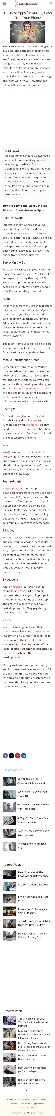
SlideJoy (7, 537)
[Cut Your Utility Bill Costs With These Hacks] (9, 1082)
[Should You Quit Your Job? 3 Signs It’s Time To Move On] (9, 923)
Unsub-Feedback (39, 1100)
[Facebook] (5, 755)
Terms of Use (24, 1103)
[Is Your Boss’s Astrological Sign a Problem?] (9, 911)
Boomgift (31, 424)
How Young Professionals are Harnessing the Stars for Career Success (34, 1047)
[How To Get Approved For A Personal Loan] (9, 833)
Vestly (6, 627)
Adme (36, 310)
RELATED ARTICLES (13, 770)
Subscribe (13, 1103)
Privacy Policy (23, 1100)
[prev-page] (4, 856)
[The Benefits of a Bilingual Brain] (9, 846)
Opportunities (38, 1103)
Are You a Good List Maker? (34, 884)
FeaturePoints (11, 488)
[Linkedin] (23, 755)
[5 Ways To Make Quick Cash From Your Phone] (9, 820)
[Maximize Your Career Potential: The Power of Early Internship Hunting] (9, 1033)
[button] (4, 3)
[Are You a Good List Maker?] (9, 886)
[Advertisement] (27, 118)
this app (28, 274)
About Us (34, 1107)
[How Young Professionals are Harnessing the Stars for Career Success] (9, 1045)
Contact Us (11, 1100)
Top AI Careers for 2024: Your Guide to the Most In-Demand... (33, 1022)
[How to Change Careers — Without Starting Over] (9, 935)
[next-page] (8, 856)
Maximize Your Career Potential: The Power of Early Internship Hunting (34, 1034)
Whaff (6, 452)
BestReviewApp (22, 233)
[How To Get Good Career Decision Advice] (9, 1057)
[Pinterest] (17, 755)
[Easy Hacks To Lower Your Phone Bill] (9, 794)
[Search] (51, 3)
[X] (11, 755)
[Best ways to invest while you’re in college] (9, 1069)
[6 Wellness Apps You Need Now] (9, 898)
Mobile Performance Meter (25, 388)
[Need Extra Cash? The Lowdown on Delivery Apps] (9, 874)
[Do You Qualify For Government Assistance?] (9, 781)
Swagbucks (15, 586)
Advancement (22, 1107)
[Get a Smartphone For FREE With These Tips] (9, 807)
